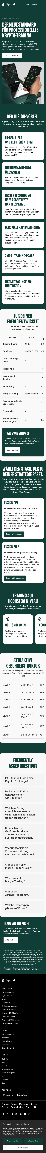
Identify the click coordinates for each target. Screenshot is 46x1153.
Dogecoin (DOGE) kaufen (11, 1020)
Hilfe (35, 1107)
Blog (28, 1107)
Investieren (6, 1038)
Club (3, 1076)
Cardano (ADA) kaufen (10, 1023)
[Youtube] (25, 1114)
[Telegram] (12, 1114)
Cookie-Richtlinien (9, 1135)
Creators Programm (8, 1073)
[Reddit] (16, 1114)
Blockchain (5, 1044)
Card (3, 1083)
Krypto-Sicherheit (8, 1048)
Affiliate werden (7, 1069)
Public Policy (17, 1107)
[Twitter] (7, 1114)
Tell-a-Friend (6, 1066)
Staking (4, 1062)
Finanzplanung (7, 1041)
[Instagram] (29, 1114)
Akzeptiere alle (12, 1141)
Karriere (34, 1104)
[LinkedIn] (20, 1114)
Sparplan (5, 1080)
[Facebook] (3, 1114)
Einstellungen (23, 1148)
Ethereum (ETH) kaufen (10, 1013)
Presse (5, 1107)
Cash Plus (5, 1059)
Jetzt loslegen (31, 4)
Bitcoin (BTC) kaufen (9, 1009)
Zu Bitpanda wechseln (9, 1006)
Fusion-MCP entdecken (15, 578)
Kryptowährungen (8, 992)
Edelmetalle (6, 1003)
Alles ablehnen (33, 1141)
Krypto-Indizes (7, 996)
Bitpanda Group (9, 1104)
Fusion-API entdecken (14, 534)
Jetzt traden (12, 55)
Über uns (23, 1104)
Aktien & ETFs (6, 999)
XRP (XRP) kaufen (8, 1016)
